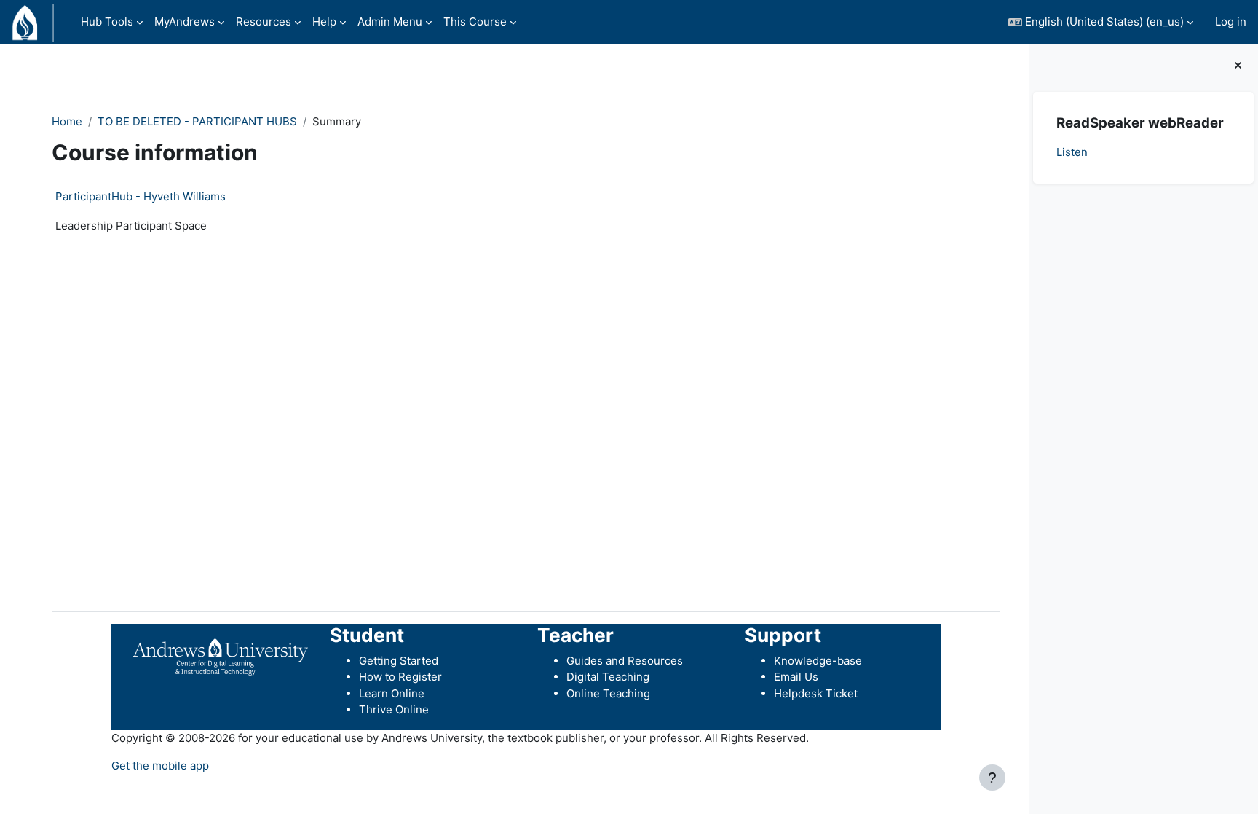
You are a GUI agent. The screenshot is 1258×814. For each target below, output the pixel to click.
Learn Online (391, 693)
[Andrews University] (220, 656)
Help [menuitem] (324, 21)
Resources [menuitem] (263, 21)
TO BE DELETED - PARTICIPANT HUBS (197, 121)
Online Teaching (608, 693)
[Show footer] (992, 777)
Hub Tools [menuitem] (107, 21)
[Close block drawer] (1238, 65)
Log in (1230, 21)
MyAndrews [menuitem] (184, 21)
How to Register (400, 677)
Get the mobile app (160, 765)
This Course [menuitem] (475, 21)
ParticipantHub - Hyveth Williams (140, 196)
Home (67, 121)
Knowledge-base (818, 661)
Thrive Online (394, 709)
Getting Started (398, 661)
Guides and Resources (624, 661)
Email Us (796, 677)
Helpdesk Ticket (816, 693)
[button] (1101, 22)
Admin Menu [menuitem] (389, 21)
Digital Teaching (607, 677)
